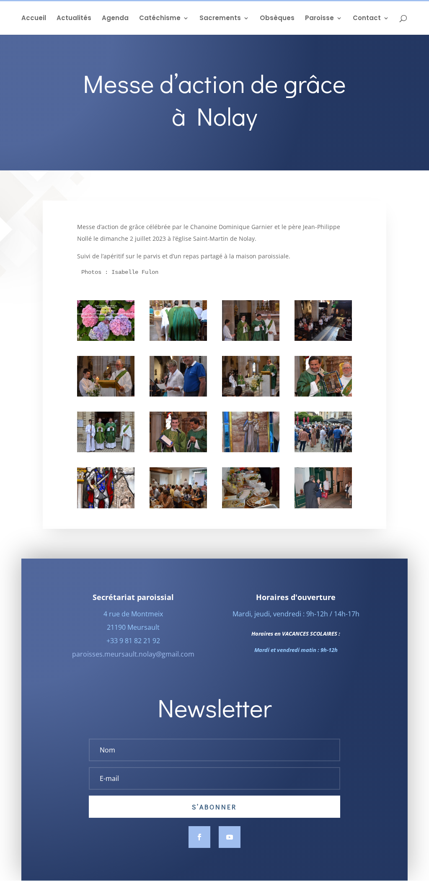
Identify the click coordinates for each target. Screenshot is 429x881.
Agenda (115, 18)
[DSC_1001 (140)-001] (105, 506)
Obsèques (277, 18)
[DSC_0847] (178, 450)
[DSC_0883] (105, 450)
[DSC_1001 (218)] (323, 506)
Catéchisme (160, 18)
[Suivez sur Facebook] (199, 837)
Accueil (33, 18)
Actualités (74, 18)
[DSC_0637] (178, 339)
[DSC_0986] (250, 450)
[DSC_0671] (105, 394)
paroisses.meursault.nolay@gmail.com (133, 654)
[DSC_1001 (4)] (323, 450)
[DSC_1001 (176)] (250, 506)
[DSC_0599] (105, 339)
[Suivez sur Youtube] (229, 837)
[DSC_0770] (178, 394)
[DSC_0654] (250, 339)
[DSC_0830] (323, 394)
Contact (367, 18)
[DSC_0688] (250, 394)
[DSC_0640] (323, 339)
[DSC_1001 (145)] (178, 506)
